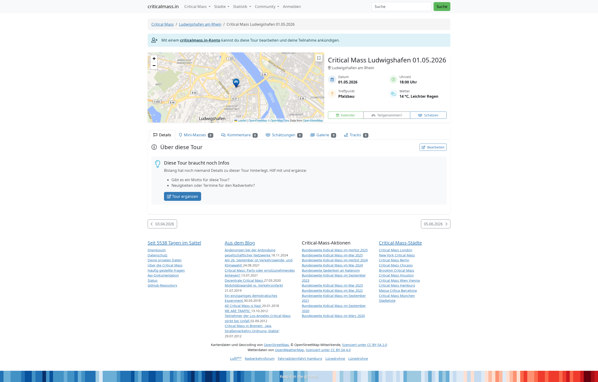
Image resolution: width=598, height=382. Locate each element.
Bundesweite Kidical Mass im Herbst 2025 (335, 250)
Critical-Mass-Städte (400, 243)
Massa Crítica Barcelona (398, 290)
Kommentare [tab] (241, 134)
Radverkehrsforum (259, 358)
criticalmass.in (163, 6)
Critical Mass (162, 24)
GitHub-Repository (162, 285)
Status (152, 280)
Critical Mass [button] (196, 6)
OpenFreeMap (258, 120)
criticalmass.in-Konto (200, 40)
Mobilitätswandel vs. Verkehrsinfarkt (254, 285)
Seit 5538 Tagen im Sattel (174, 243)
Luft (236, 358)
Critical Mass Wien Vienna (399, 280)
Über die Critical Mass (165, 265)
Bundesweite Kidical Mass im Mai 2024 (332, 265)
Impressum (157, 250)
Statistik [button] (240, 6)
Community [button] (265, 6)
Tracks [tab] (358, 134)
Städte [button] (220, 6)
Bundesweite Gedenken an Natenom (331, 270)
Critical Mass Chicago (396, 265)
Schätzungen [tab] (286, 134)
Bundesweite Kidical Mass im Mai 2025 (332, 255)
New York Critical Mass (397, 255)
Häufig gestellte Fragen (166, 270)
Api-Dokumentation (163, 275)
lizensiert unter (364, 344)
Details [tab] (164, 134)
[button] (236, 83)
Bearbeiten (435, 147)
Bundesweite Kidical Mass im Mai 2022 (332, 290)
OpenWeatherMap (289, 350)
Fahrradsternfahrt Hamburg (300, 358)
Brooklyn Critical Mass (396, 270)
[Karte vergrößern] (318, 57)
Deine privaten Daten (165, 260)
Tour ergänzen (185, 196)
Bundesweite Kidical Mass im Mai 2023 (332, 285)
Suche (442, 6)
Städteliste (387, 300)
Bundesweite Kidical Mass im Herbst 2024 (335, 260)
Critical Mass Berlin (394, 260)
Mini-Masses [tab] (197, 134)
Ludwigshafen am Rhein (200, 24)
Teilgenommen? (389, 115)
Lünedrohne (335, 358)
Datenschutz (157, 255)
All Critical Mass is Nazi (243, 305)
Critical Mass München (397, 295)
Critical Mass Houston (396, 275)
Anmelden (292, 6)
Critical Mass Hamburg (397, 285)
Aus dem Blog (240, 243)
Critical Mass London (395, 250)
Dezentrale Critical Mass (244, 280)
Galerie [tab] (325, 134)
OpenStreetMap (313, 120)
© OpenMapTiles (278, 120)
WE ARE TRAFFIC (238, 311)
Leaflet (241, 120)
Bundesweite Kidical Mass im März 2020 (333, 316)
